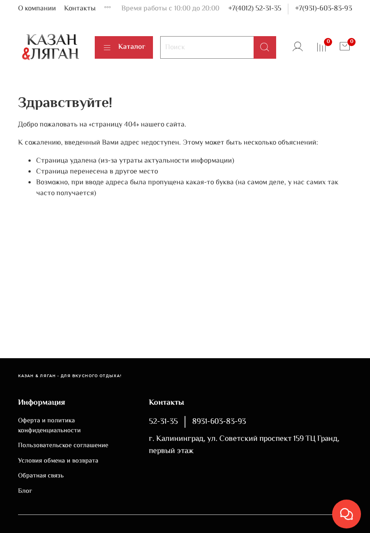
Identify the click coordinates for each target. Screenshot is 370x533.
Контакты (80, 8)
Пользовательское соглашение (63, 446)
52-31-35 (163, 422)
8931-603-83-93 (219, 422)
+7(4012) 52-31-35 (254, 8)
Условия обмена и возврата (58, 461)
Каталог (131, 47)
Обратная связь (41, 476)
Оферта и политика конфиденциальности (49, 425)
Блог (25, 491)
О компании (37, 8)
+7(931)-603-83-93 (323, 8)
